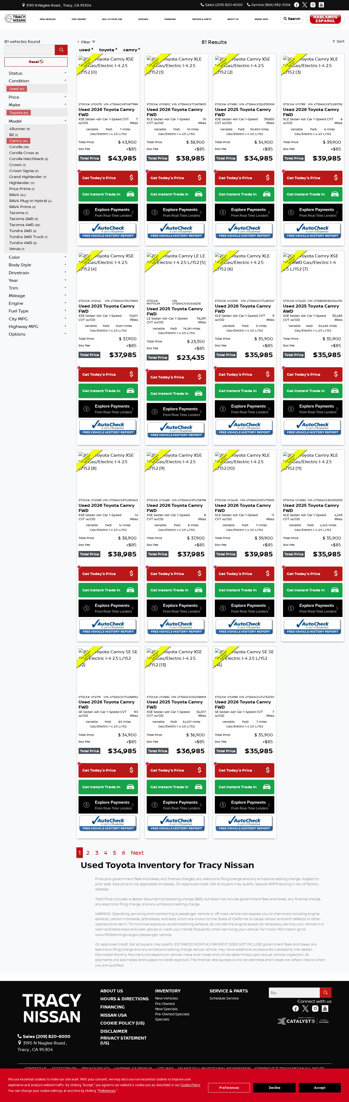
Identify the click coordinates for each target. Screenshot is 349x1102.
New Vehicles (166, 998)
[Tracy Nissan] (15, 18)
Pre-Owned (164, 1003)
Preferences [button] (107, 1091)
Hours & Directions (124, 998)
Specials (162, 1019)
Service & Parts (229, 991)
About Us (111, 991)
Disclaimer (113, 1031)
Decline (274, 1088)
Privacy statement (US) (123, 1040)
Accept (320, 1088)
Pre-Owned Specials (172, 1013)
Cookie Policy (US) (122, 1023)
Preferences (229, 1088)
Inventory (167, 991)
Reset (34, 61)
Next (137, 853)
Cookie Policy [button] (190, 1085)
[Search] (61, 50)
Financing (112, 1007)
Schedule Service (224, 998)
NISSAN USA (113, 1015)
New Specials (166, 1008)
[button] (48, 18)
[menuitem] (37, 89)
